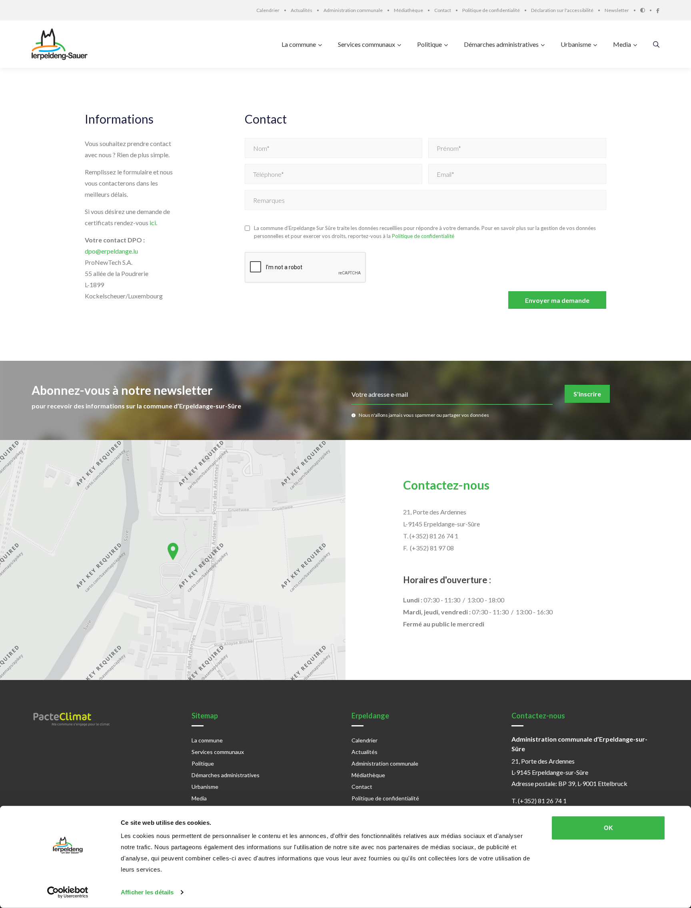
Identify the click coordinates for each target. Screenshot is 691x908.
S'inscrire (587, 394)
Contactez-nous (446, 485)
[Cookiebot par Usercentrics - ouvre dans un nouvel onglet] (68, 892)
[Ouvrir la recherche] (656, 44)
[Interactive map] (173, 560)
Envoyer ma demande (557, 300)
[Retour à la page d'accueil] (62, 44)
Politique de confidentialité (423, 236)
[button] (173, 551)
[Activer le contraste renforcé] (648, 10)
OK (608, 827)
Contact (266, 119)
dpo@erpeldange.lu (111, 251)
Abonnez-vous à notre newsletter (122, 390)
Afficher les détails (147, 892)
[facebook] (657, 10)
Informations (119, 119)
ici (153, 222)
